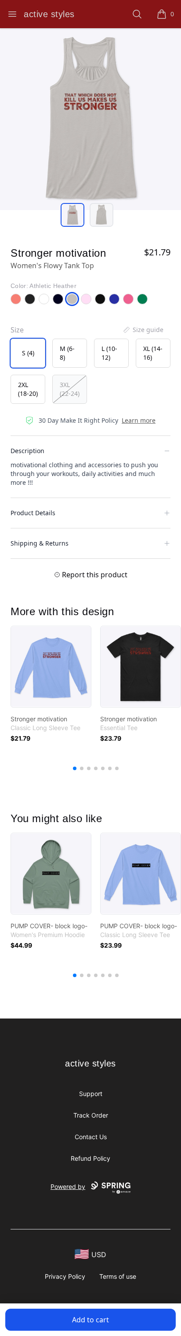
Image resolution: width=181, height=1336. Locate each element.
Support (90, 1093)
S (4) (28, 353)
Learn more (139, 420)
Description (27, 451)
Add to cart (90, 1320)
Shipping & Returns (40, 543)
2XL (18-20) (28, 389)
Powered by (68, 1186)
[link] (51, 666)
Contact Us (91, 1136)
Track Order (90, 1115)
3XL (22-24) (70, 389)
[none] (142, 329)
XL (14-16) (153, 353)
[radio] (28, 353)
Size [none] (17, 330)
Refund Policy (90, 1158)
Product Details (33, 513)
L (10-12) (109, 353)
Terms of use (117, 1276)
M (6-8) (67, 353)
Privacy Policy (65, 1276)
